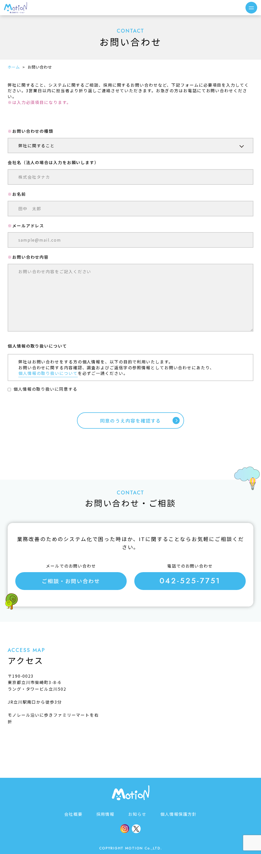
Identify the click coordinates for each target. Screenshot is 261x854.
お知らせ (137, 814)
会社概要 (73, 814)
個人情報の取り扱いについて (48, 373)
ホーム (14, 67)
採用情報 (105, 814)
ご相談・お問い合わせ (71, 581)
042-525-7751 (190, 580)
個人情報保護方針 (178, 814)
